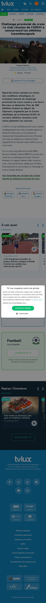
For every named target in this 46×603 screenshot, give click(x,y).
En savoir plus (36, 300)
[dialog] (23, 301)
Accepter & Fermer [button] (23, 308)
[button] (23, 303)
